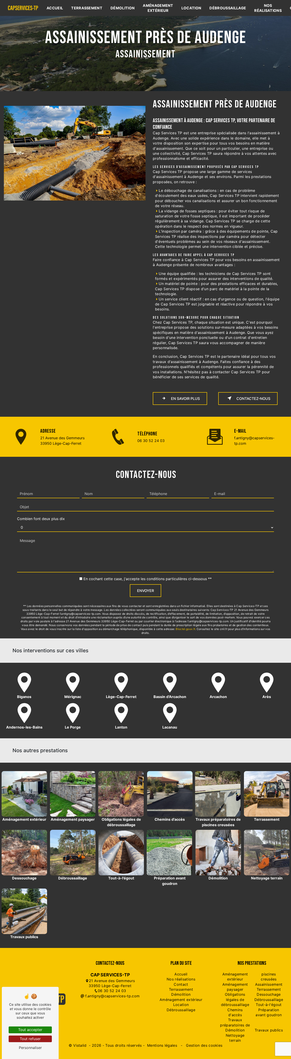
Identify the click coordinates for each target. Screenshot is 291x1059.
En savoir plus (185, 398)
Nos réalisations (268, 8)
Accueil (55, 8)
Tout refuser (30, 1038)
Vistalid (80, 1045)
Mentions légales (162, 1045)
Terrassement (86, 8)
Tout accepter (30, 1029)
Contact (181, 984)
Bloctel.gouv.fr (185, 629)
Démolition (122, 8)
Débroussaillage (227, 8)
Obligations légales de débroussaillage (235, 999)
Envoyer (145, 590)
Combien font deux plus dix (41, 518)
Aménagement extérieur (158, 8)
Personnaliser (30, 1047)
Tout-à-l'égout (268, 1004)
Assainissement (268, 984)
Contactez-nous (253, 398)
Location (191, 8)
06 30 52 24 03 (151, 440)
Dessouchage (269, 994)
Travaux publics (269, 1030)
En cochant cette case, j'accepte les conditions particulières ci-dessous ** (147, 578)
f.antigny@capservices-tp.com (254, 441)
